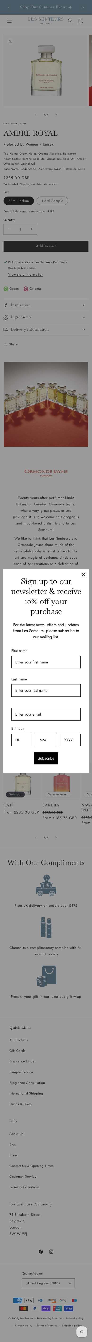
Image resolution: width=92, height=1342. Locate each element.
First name (19, 650)
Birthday (17, 728)
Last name (19, 679)
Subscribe (46, 758)
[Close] (83, 574)
